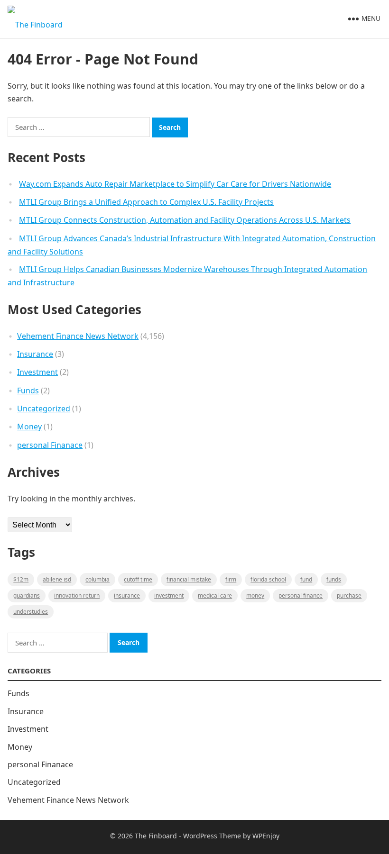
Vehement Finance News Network (78, 336)
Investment (37, 372)
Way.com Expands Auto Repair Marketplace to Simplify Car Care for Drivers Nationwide (175, 184)
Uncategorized (43, 408)
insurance (127, 595)
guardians (26, 595)
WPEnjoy (265, 835)
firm (230, 579)
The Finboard (156, 835)
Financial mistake (189, 579)
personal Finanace (50, 445)
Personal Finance (300, 595)
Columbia (97, 579)
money (255, 595)
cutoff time (138, 579)
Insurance (35, 354)
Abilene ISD (57, 579)
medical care (215, 595)
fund (306, 579)
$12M (20, 579)
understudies (30, 612)
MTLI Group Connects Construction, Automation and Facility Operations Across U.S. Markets (185, 220)
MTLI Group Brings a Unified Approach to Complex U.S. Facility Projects (146, 202)
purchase (349, 595)
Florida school (268, 579)
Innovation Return (77, 595)
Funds (28, 390)
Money (29, 426)
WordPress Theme (212, 835)
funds (333, 579)
